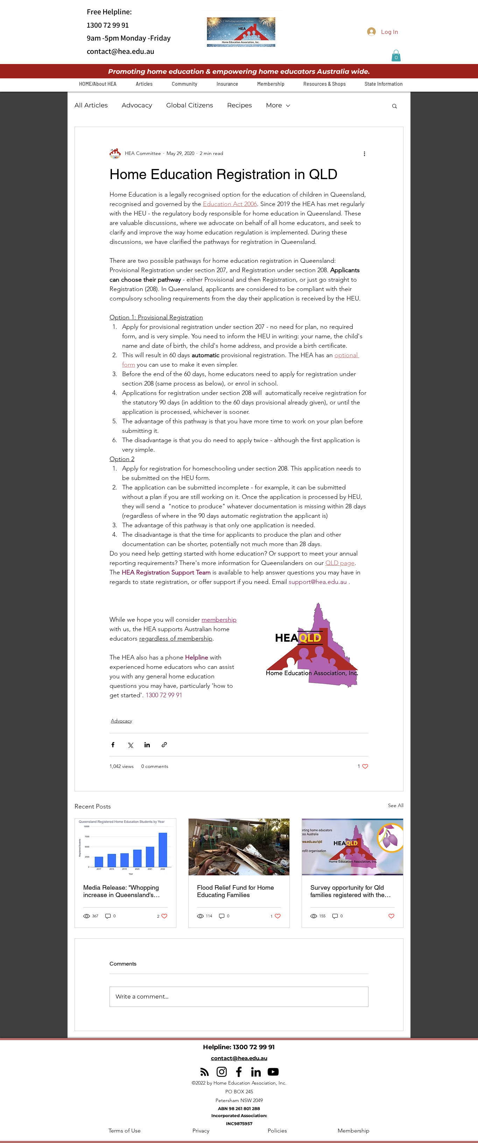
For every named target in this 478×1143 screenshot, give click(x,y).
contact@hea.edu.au (120, 51)
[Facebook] (239, 1072)
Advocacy (137, 105)
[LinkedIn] (256, 1072)
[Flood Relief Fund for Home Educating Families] (239, 847)
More (274, 105)
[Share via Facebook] (113, 744)
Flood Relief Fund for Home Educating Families (235, 891)
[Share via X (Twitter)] (130, 744)
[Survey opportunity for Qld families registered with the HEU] (352, 847)
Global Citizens (189, 105)
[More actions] (364, 153)
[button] (396, 55)
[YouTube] (273, 1072)
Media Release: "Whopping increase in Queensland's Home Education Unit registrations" (121, 891)
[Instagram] (222, 1072)
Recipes (239, 105)
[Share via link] (164, 744)
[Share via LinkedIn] (147, 744)
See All (395, 805)
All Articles (91, 105)
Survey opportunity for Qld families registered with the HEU (347, 891)
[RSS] (204, 1072)
